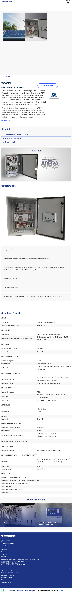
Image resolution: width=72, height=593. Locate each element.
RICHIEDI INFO (47, 85)
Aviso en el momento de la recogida (22, 591)
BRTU (5, 522)
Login (3, 580)
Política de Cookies (6, 577)
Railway (3, 556)
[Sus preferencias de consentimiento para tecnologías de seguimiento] (3, 590)
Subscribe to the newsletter (9, 573)
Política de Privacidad (7, 575)
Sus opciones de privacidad (48, 591)
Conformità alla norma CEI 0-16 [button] (16, 135)
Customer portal (6, 582)
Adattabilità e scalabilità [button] (13, 138)
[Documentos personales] (7, 1)
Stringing (4, 549)
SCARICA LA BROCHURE (9, 121)
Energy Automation (7, 552)
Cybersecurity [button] (10, 142)
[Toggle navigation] (2, 7)
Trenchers (4, 554)
